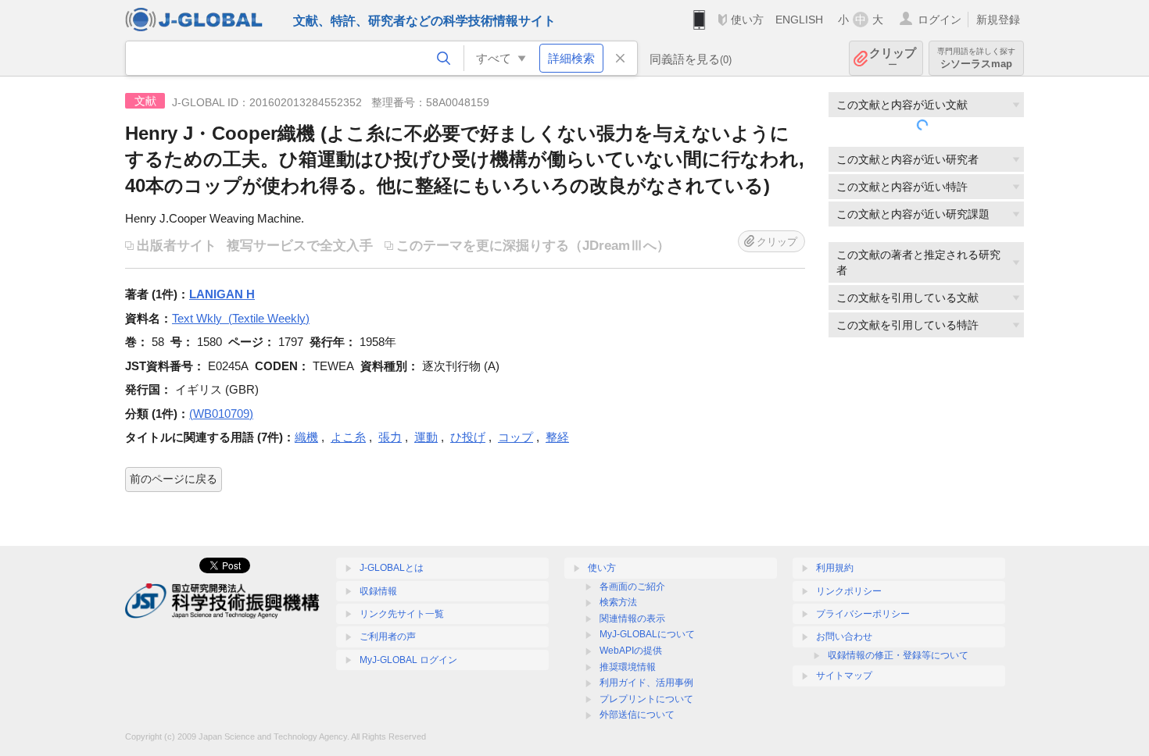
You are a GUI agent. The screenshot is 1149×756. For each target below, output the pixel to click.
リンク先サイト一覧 (402, 613)
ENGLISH (799, 19)
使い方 (747, 19)
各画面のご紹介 (632, 586)
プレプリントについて (646, 699)
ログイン (939, 19)
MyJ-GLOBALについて (647, 634)
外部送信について (637, 714)
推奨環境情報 (628, 667)
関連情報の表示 (632, 618)
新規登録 (998, 19)
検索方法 (618, 602)
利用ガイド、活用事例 (646, 682)
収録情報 (378, 591)
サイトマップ (844, 675)
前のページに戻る (173, 478)
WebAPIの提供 (631, 650)
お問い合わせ (844, 636)
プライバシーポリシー (863, 613)
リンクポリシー (849, 591)
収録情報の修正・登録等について (898, 655)
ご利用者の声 (388, 636)
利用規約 (835, 567)
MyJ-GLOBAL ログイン (408, 659)
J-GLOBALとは (392, 567)
